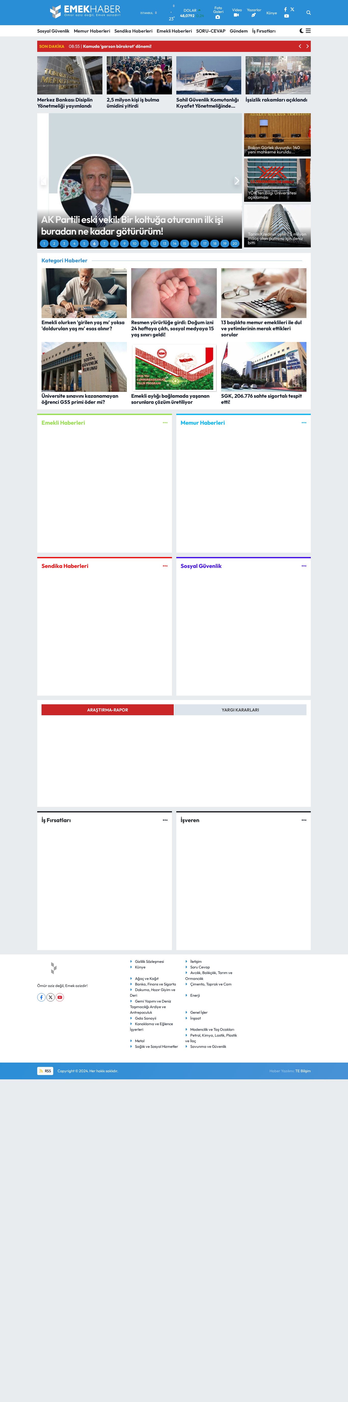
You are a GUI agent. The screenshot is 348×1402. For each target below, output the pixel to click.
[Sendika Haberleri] (165, 565)
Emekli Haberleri (174, 31)
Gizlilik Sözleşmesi (149, 961)
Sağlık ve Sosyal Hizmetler (156, 1046)
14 (174, 243)
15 (184, 243)
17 (204, 243)
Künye (140, 967)
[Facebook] (41, 997)
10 (134, 243)
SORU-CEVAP (210, 31)
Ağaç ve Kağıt (146, 978)
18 (215, 243)
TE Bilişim (303, 1070)
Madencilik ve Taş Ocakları (212, 1029)
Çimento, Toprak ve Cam (211, 984)
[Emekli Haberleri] (165, 422)
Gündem (239, 31)
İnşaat (195, 1018)
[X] (50, 997)
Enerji (195, 995)
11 (144, 243)
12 (154, 243)
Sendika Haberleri (133, 31)
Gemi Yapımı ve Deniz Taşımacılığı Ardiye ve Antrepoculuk (150, 1007)
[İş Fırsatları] (165, 820)
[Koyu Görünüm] (302, 30)
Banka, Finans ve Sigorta (155, 984)
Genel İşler (199, 1012)
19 (224, 243)
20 (235, 243)
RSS (47, 1070)
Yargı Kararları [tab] (240, 709)
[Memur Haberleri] (304, 422)
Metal (139, 1040)
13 (164, 243)
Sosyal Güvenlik (53, 31)
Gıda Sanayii (145, 1018)
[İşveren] (304, 820)
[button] (300, 46)
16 (194, 243)
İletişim (196, 961)
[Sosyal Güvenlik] (304, 565)
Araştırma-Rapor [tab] (107, 709)
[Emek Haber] (85, 12)
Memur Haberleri (92, 31)
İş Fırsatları (263, 31)
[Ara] (308, 12)
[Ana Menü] (307, 30)
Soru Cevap (200, 967)
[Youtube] (60, 997)
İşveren (190, 820)
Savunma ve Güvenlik (208, 1046)
